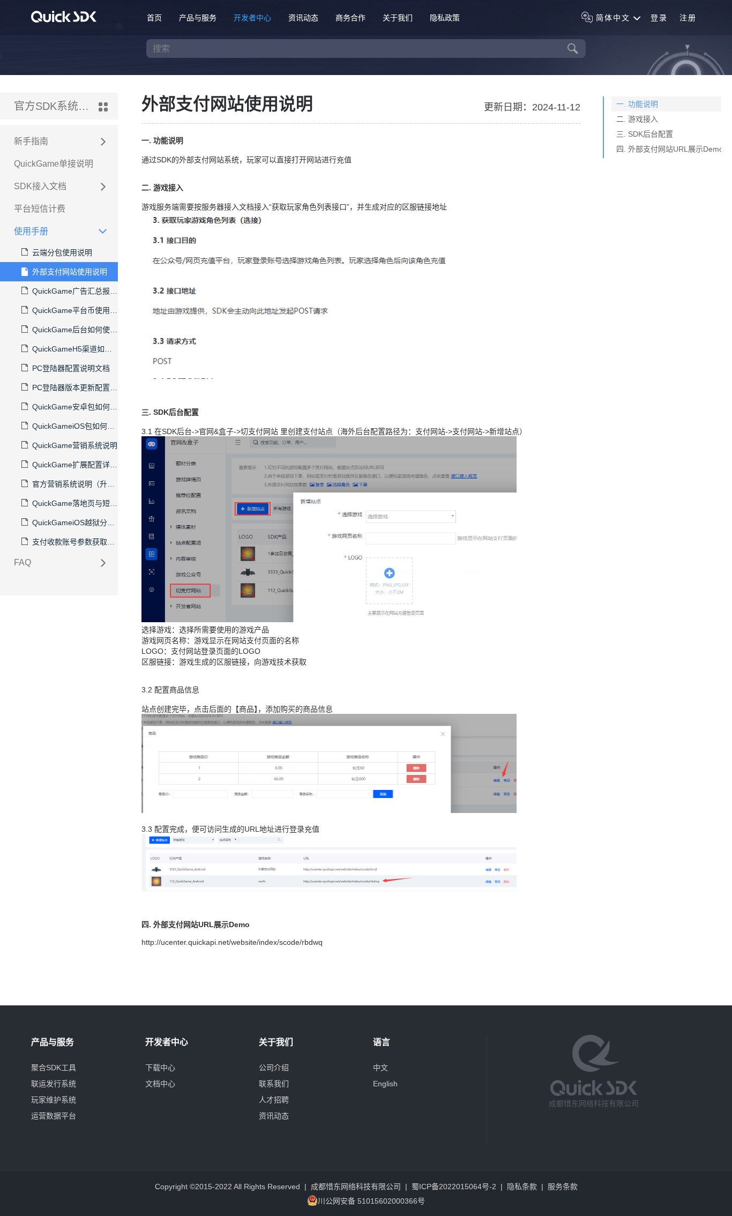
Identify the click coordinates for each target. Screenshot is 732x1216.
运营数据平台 (53, 1115)
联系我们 (274, 1083)
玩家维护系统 (53, 1099)
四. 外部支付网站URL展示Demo (669, 149)
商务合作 (350, 17)
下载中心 (160, 1067)
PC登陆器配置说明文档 (71, 368)
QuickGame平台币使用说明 (75, 310)
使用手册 (31, 231)
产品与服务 (197, 17)
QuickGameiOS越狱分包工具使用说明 (75, 522)
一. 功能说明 (637, 104)
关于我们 (398, 17)
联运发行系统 (53, 1083)
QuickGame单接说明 (53, 163)
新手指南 (31, 141)
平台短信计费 (39, 208)
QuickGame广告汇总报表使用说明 (75, 291)
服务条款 (563, 1186)
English (385, 1083)
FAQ (22, 562)
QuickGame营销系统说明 (74, 445)
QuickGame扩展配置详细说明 (75, 464)
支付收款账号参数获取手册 (75, 542)
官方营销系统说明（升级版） (75, 484)
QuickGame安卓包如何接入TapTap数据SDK (75, 406)
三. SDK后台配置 (644, 134)
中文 (380, 1067)
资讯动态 (303, 17)
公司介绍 (274, 1067)
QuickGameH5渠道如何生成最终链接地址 (75, 349)
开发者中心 (252, 17)
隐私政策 (445, 17)
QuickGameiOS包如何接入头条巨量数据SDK (75, 426)
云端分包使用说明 (62, 252)
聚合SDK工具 (53, 1067)
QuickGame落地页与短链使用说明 (75, 503)
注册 (688, 17)
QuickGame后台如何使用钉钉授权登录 (75, 329)
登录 (659, 17)
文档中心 (160, 1083)
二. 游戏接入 (637, 119)
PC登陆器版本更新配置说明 (75, 387)
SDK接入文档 (40, 186)
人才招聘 (274, 1099)
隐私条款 (522, 1186)
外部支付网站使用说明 (69, 271)
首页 (154, 17)
